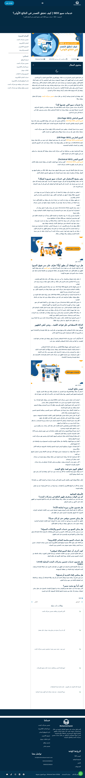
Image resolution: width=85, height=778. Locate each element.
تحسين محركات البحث (48, 96)
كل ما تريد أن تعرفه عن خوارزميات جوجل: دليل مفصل (51, 630)
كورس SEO (77, 756)
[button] (42, 3)
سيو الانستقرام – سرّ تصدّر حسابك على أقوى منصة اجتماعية (50, 692)
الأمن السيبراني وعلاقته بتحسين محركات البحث (53, 611)
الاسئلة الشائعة (77, 759)
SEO (55, 17)
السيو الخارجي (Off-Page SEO (74, 140)
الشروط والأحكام (76, 774)
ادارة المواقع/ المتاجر (44, 732)
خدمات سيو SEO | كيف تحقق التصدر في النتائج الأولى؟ (42, 13)
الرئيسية (59, 17)
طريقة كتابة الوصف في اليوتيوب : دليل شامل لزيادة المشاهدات (65, 686)
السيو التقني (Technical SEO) (74, 162)
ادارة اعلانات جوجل (45, 739)
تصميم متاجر (46, 746)
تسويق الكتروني (46, 735)
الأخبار (79, 763)
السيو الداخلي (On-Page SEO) (74, 121)
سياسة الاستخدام (66, 774)
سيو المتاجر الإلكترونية (44, 728)
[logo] (77, 3)
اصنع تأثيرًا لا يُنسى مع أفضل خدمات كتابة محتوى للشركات (51, 668)
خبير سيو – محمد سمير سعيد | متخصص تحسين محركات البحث (49, 649)
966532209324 (48, 764)
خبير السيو (47, 268)
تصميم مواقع (46, 742)
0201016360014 (48, 761)
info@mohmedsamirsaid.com (44, 757)
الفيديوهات (78, 766)
